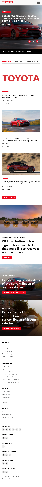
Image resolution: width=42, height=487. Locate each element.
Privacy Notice (6, 400)
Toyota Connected (8, 371)
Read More (6, 25)
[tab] (8, 61)
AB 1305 (4, 402)
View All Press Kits (11, 328)
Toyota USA (5, 366)
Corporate (6, 92)
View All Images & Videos (14, 292)
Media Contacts (7, 414)
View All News (9, 198)
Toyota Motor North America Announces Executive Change (18, 96)
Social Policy (6, 394)
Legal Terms (6, 392)
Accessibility (6, 397)
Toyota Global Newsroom (10, 377)
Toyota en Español (8, 357)
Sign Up (7, 257)
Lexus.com (5, 348)
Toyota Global (6, 369)
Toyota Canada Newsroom (10, 382)
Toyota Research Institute (10, 374)
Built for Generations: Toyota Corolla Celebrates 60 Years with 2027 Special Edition (21, 18)
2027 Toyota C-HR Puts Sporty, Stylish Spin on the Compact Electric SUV (21, 182)
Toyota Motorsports (8, 354)
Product (6, 11)
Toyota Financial (7, 351)
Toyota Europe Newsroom (10, 379)
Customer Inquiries (8, 412)
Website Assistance (8, 417)
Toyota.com (5, 346)
